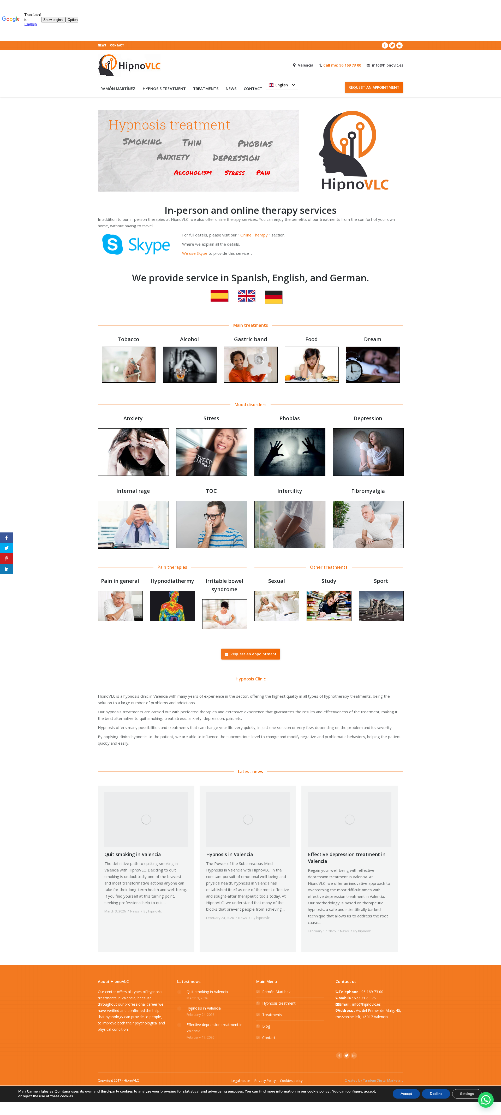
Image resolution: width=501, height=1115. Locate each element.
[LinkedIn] (399, 45)
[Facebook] (385, 45)
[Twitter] (392, 45)
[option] (128, 359)
